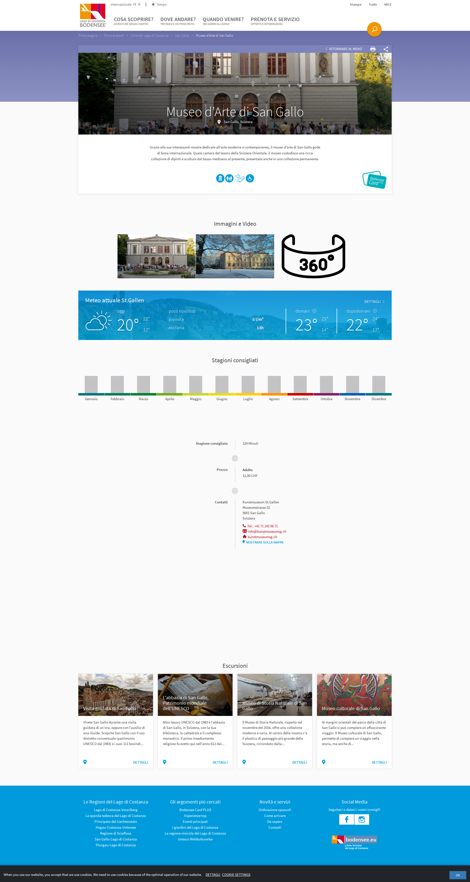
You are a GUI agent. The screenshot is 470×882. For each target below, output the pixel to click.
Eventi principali (195, 821)
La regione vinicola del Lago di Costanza (195, 833)
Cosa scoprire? (133, 21)
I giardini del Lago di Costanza (195, 827)
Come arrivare (275, 815)
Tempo (161, 4)
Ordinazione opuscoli (275, 809)
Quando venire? (223, 21)
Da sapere (274, 821)
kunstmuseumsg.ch (262, 536)
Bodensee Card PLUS (195, 809)
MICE (388, 4)
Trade (373, 4)
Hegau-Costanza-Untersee (116, 827)
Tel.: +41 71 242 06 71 (262, 526)
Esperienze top (195, 815)
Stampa (355, 4)
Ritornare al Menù (345, 48)
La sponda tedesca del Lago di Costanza (115, 815)
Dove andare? (178, 21)
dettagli (372, 301)
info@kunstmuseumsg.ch (267, 531)
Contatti (275, 827)
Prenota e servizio (275, 21)
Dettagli (213, 874)
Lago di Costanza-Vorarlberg (116, 809)
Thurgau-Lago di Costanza (115, 845)
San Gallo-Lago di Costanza (116, 839)
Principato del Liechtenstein (115, 821)
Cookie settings (236, 874)
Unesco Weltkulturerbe (195, 839)
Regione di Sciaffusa (115, 833)
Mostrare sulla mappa (264, 542)
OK (458, 875)
